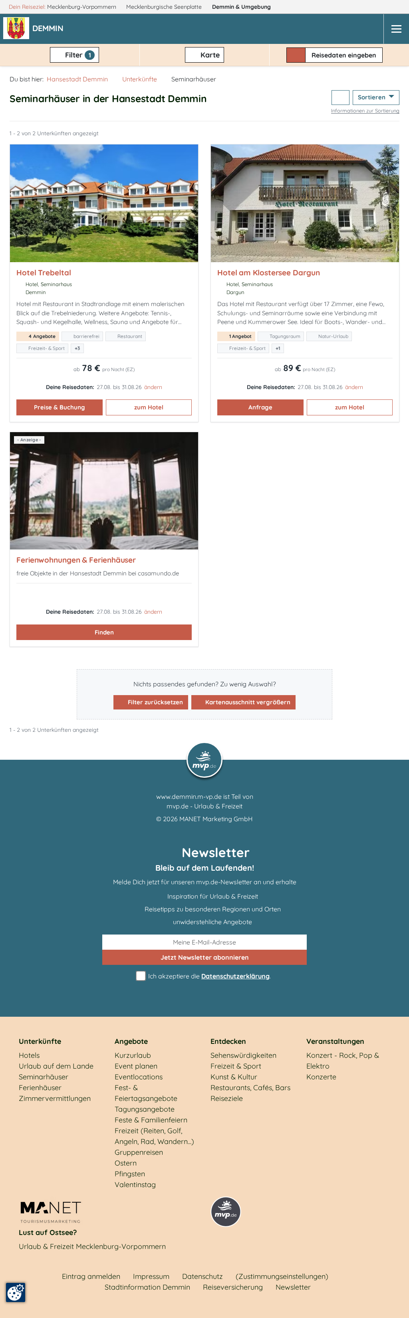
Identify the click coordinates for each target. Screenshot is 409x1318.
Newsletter (293, 1287)
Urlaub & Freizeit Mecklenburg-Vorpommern (92, 1246)
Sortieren (372, 97)
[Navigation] (396, 29)
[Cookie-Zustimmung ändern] (15, 1292)
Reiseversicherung (233, 1287)
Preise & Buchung (59, 407)
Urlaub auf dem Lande (56, 1066)
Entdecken (228, 1041)
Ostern (126, 1163)
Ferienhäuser (40, 1087)
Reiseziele (226, 1098)
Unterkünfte (139, 79)
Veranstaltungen (335, 1041)
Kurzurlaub (133, 1055)
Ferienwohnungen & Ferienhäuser (76, 560)
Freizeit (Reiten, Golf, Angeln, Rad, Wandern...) (154, 1136)
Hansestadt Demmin (77, 79)
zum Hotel (148, 407)
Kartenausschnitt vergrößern (247, 702)
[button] (49, 29)
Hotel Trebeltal (43, 272)
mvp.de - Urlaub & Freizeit (204, 806)
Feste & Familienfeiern (151, 1119)
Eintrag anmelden (91, 1276)
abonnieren (205, 957)
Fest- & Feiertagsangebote (146, 1093)
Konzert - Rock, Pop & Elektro (342, 1061)
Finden (104, 632)
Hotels (29, 1055)
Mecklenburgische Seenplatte (164, 6)
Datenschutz (202, 1276)
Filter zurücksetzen (154, 702)
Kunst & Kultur (233, 1076)
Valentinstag (135, 1184)
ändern (153, 387)
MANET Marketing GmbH (216, 819)
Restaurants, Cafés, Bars (250, 1087)
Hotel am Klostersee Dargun (268, 272)
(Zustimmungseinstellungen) (282, 1276)
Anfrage (260, 407)
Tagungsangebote (145, 1109)
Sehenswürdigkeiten (243, 1055)
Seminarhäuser (43, 1076)
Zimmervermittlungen (55, 1098)
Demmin (241, 6)
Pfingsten (130, 1173)
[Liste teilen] (340, 97)
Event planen (136, 1066)
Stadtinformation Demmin (147, 1287)
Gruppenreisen (139, 1152)
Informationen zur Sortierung (365, 110)
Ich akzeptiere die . (209, 976)
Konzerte (321, 1076)
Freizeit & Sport (235, 1066)
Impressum (151, 1276)
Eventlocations (139, 1076)
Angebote (131, 1041)
